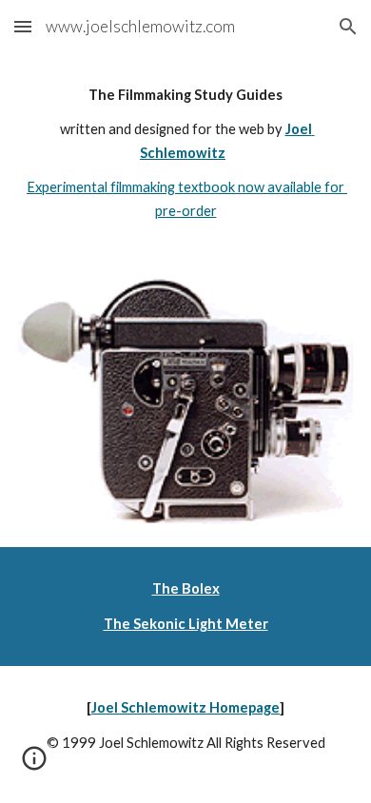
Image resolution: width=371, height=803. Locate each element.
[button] (23, 26)
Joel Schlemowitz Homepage (185, 707)
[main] (185, 153)
